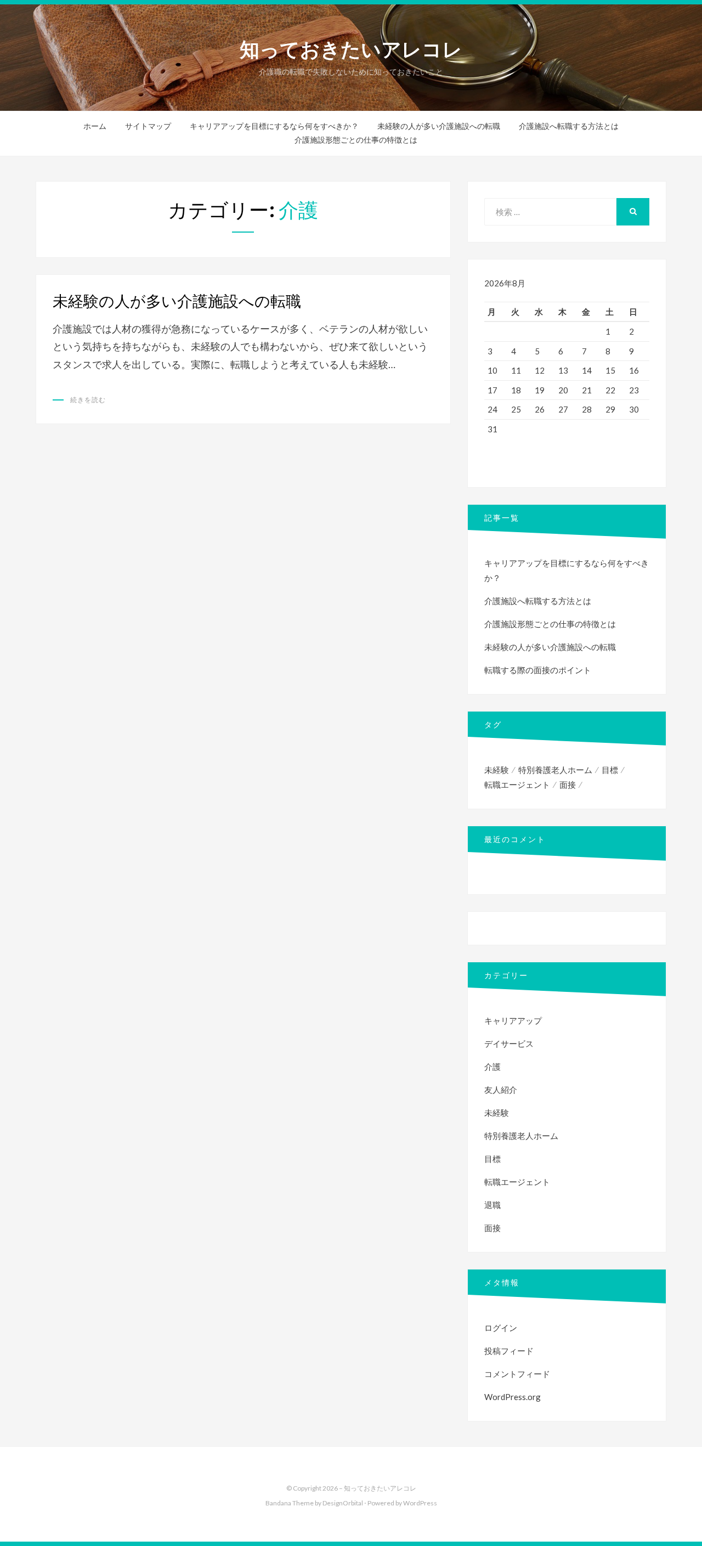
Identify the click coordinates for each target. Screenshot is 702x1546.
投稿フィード (509, 1351)
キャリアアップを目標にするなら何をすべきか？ (274, 126)
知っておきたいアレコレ (351, 49)
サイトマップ (148, 126)
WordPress (420, 1503)
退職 (492, 1205)
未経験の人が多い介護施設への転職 (438, 126)
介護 (492, 1066)
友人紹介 (500, 1089)
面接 (567, 784)
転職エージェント (517, 784)
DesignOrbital (342, 1503)
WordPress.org (512, 1397)
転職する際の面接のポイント (537, 670)
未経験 (496, 770)
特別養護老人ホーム (555, 770)
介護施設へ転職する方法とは (569, 126)
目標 (610, 770)
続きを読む (88, 400)
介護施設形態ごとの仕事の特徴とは (356, 140)
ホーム (94, 126)
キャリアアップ (513, 1020)
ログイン (500, 1328)
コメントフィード (517, 1374)
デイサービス (509, 1043)
